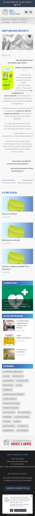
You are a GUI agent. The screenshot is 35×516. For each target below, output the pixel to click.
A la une (6, 376)
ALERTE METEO (18, 376)
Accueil (4, 19)
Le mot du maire (9, 412)
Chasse (19, 385)
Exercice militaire (9, 214)
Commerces (7, 390)
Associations (8, 381)
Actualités (13, 19)
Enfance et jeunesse (10, 408)
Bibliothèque (8, 385)
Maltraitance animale (11, 240)
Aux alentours (22, 381)
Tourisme (6, 421)
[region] (17, 298)
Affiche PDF (6, 55)
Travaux (17, 421)
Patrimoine (7, 417)
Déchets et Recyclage (11, 403)
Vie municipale (8, 430)
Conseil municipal (9, 399)
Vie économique (22, 430)
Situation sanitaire (22, 417)
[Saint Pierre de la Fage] (11, 12)
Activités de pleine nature (12, 372)
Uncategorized (8, 426)
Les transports (24, 412)
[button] (26, 12)
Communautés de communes (13, 394)
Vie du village (22, 426)
